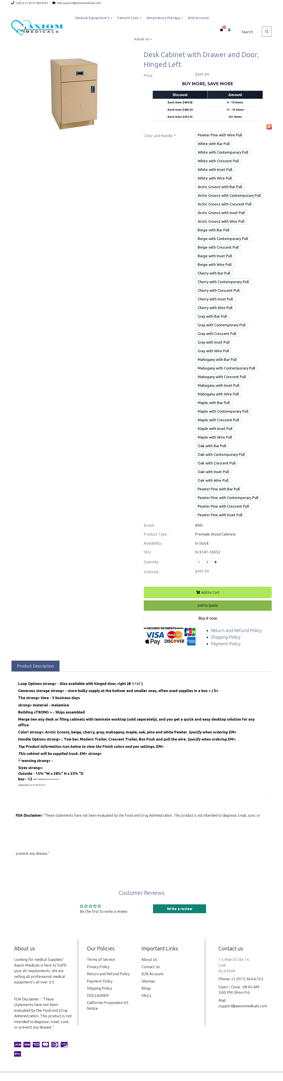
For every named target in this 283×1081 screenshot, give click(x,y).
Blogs (146, 988)
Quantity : (152, 562)
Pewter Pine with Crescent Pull (223, 506)
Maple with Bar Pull (214, 402)
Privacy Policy (98, 967)
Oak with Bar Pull (212, 446)
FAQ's (146, 995)
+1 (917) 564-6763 (247, 979)
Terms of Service (101, 959)
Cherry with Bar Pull (214, 273)
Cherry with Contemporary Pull (223, 282)
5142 (137, 683)
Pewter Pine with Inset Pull (220, 515)
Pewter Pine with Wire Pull (220, 135)
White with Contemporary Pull (223, 152)
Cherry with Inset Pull (215, 299)
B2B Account (198, 18)
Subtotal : (152, 572)
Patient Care (128, 18)
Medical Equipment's (92, 18)
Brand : (149, 525)
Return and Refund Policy (236, 630)
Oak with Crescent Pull (216, 463)
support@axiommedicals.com (82, 2)
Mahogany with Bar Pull (217, 359)
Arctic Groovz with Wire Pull (221, 221)
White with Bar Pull (213, 143)
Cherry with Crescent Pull (218, 290)
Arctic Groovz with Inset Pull (221, 213)
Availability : (153, 543)
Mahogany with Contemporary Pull (226, 368)
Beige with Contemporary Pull (223, 238)
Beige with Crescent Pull (218, 247)
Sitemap (148, 981)
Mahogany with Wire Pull (218, 394)
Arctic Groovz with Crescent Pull (224, 204)
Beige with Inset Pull (215, 256)
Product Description (35, 665)
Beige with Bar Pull (213, 230)
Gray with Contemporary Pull (221, 325)
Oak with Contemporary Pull (221, 454)
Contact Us (151, 967)
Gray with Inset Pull (213, 342)
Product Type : (156, 534)
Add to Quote (208, 605)
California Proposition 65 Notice (107, 1005)
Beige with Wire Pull (214, 264)
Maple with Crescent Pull (218, 420)
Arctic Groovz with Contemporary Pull (229, 195)
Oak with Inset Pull (213, 472)
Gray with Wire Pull (213, 351)
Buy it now (207, 618)
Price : (149, 75)
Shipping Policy (225, 637)
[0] (221, 29)
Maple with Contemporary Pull (223, 411)
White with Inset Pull (215, 169)
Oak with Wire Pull (213, 480)
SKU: (147, 552)
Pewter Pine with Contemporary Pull (228, 497)
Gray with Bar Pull (212, 316)
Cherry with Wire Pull (215, 308)
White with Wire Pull (215, 178)
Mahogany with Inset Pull (218, 385)
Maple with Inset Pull (215, 428)
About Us (142, 39)
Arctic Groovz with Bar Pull (220, 187)
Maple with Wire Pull (215, 437)
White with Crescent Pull (218, 161)
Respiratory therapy (164, 18)
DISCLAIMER (98, 995)
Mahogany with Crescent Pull (222, 377)
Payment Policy (226, 643)
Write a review (179, 909)
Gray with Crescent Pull (217, 333)
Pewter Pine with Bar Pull (219, 489)
